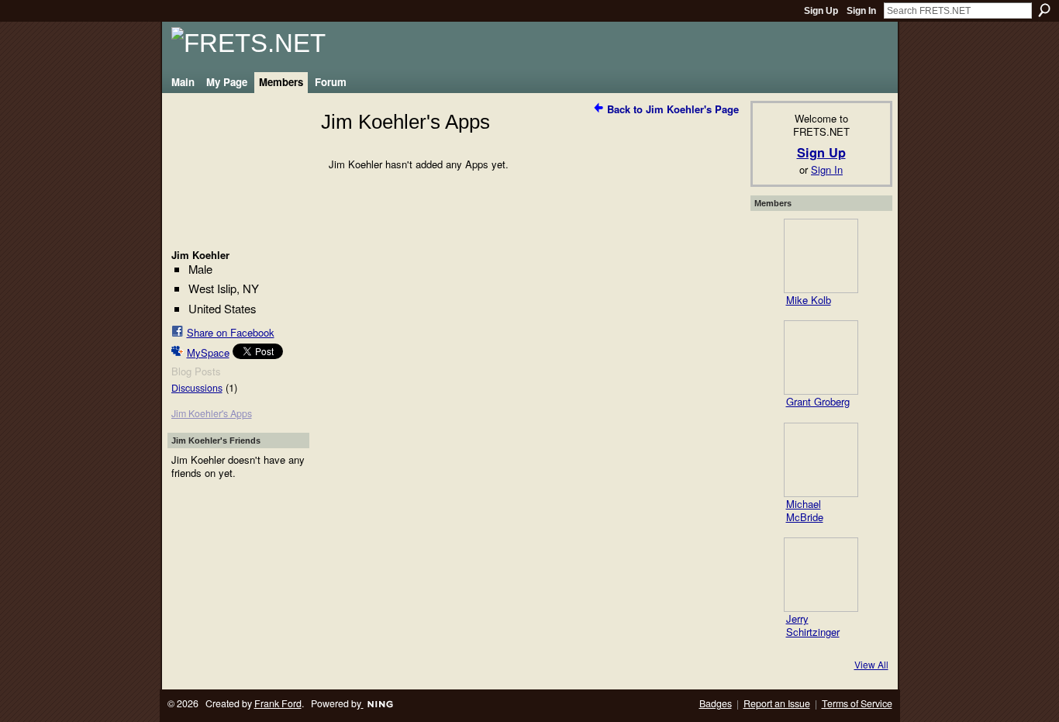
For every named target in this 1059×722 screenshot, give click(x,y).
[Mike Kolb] (821, 256)
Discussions (196, 388)
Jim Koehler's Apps (211, 413)
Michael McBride (804, 510)
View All (871, 664)
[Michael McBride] (821, 460)
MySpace (208, 352)
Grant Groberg (818, 401)
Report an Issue (776, 703)
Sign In (861, 10)
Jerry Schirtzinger (813, 625)
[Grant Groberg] (821, 357)
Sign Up (821, 10)
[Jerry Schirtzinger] (821, 574)
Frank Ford (278, 703)
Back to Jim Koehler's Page (673, 109)
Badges (715, 703)
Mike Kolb (808, 299)
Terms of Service (857, 703)
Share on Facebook (230, 332)
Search (1044, 10)
